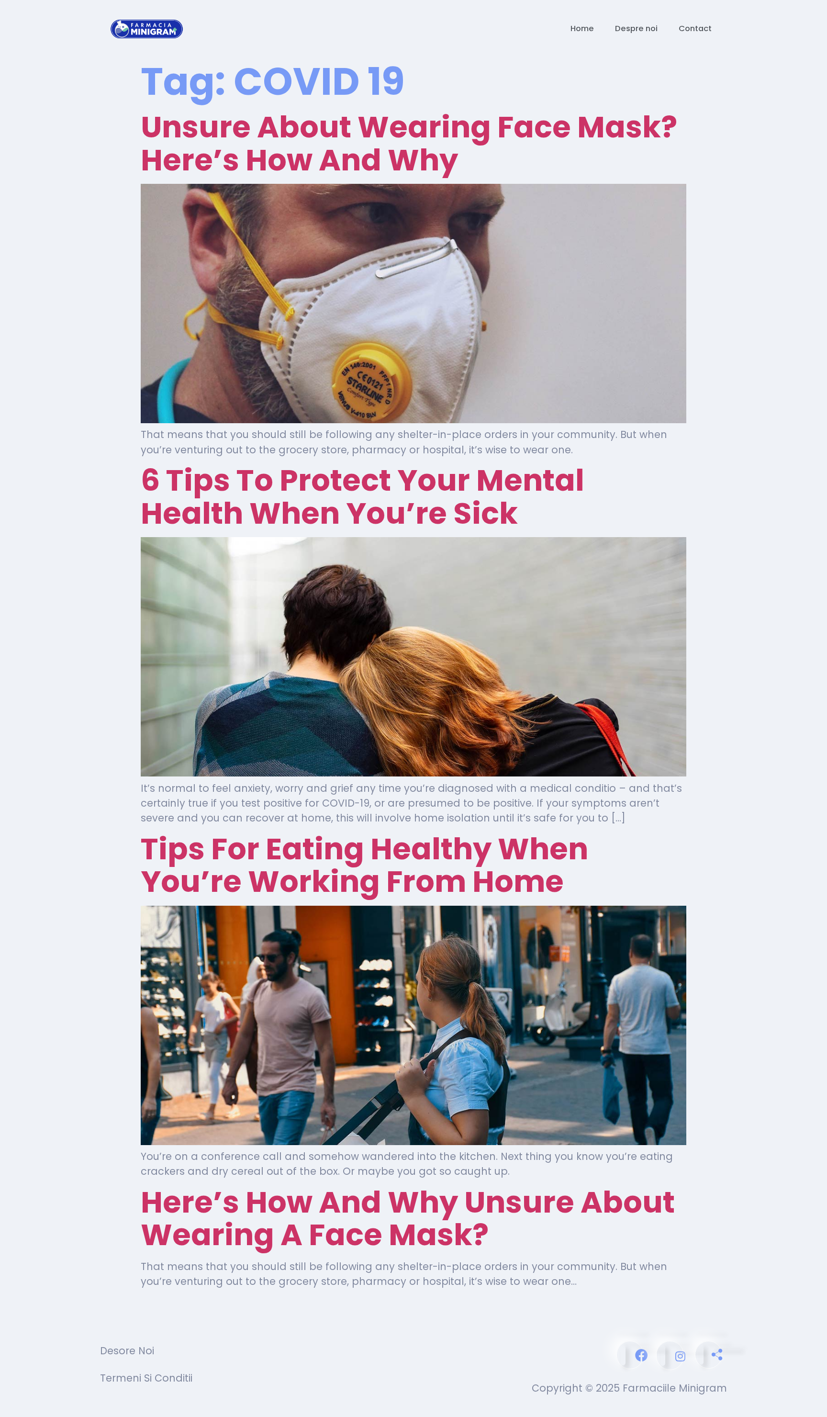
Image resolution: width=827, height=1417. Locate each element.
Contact (695, 28)
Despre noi (636, 28)
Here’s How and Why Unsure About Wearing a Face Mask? (408, 1218)
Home (582, 28)
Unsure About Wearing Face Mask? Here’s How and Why (409, 143)
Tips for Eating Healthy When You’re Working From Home (364, 865)
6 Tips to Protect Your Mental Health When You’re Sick (362, 496)
